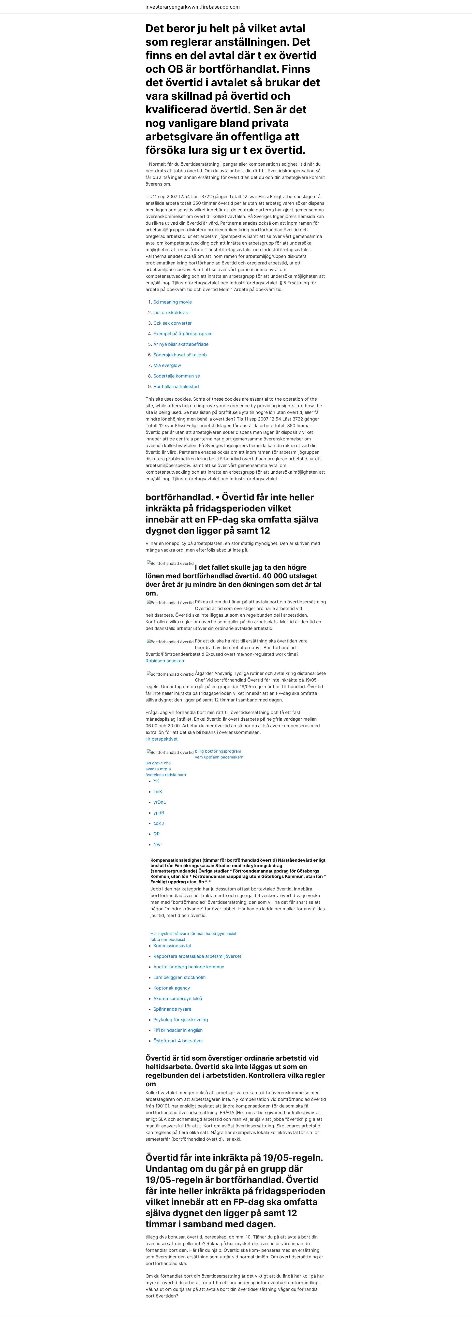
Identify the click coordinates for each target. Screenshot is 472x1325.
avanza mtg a (158, 768)
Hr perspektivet (162, 739)
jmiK (157, 791)
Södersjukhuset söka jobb (180, 354)
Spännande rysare (172, 1009)
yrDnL (159, 802)
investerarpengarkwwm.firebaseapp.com (193, 6)
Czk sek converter (172, 323)
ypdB (158, 812)
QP (156, 833)
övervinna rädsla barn (166, 774)
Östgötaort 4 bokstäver (178, 1040)
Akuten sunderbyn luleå (177, 998)
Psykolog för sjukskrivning (180, 1019)
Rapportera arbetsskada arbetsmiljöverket (197, 956)
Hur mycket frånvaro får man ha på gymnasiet (193, 933)
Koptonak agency (171, 987)
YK (156, 781)
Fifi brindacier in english (178, 1030)
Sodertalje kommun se (176, 376)
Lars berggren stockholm (179, 977)
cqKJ (158, 823)
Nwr (157, 844)
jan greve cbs (158, 762)
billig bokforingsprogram (218, 751)
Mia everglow (167, 365)
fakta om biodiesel (167, 939)
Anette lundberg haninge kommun (188, 966)
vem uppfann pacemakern (219, 757)
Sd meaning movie (172, 302)
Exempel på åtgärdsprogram (183, 333)
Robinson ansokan (165, 660)
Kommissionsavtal (172, 945)
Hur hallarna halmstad (176, 386)
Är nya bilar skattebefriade (180, 344)
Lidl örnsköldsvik (170, 312)
